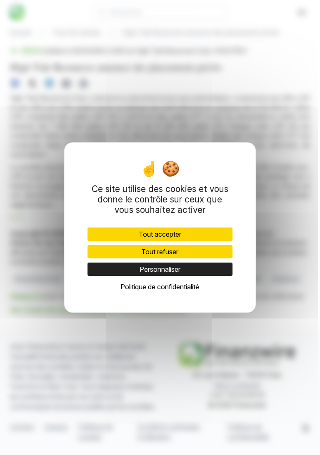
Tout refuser (159, 252)
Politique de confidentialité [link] (159, 287)
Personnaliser (160, 269)
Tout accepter (160, 234)
